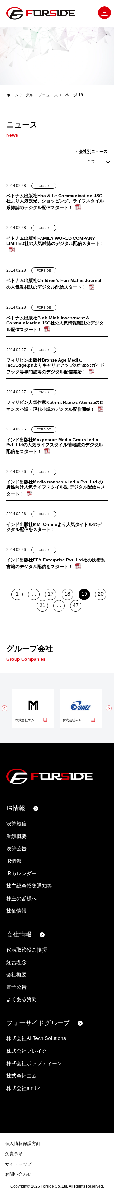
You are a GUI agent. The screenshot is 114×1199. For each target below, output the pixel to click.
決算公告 (16, 848)
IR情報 (15, 808)
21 (42, 605)
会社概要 (16, 974)
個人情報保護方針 (23, 1143)
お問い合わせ (18, 1174)
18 (67, 594)
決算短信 (16, 823)
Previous (5, 708)
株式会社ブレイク (26, 1051)
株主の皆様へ (21, 898)
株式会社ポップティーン (34, 1063)
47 (76, 605)
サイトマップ (18, 1164)
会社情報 (19, 934)
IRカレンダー (21, 873)
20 (101, 594)
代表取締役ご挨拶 (26, 950)
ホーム (12, 95)
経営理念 (16, 962)
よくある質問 (21, 999)
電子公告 (16, 987)
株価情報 (16, 911)
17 (51, 594)
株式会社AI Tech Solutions (36, 1038)
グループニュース (41, 95)
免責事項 (14, 1153)
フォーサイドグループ (38, 1022)
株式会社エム (21, 1075)
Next (109, 708)
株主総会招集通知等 (29, 885)
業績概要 (16, 836)
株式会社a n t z (23, 1088)
